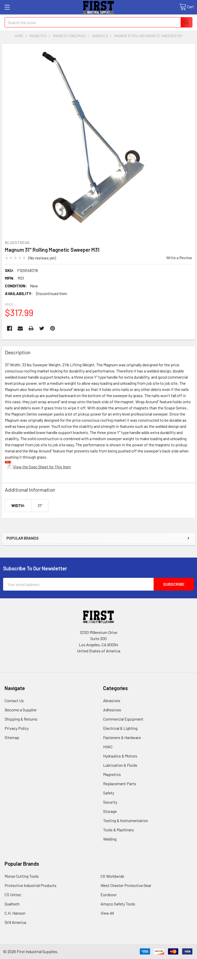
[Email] (20, 328)
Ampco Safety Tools (118, 903)
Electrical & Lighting (120, 728)
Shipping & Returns (21, 718)
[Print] (31, 328)
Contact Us (14, 700)
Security (110, 802)
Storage (110, 811)
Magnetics (112, 774)
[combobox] (98, 22)
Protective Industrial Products (30, 885)
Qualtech (12, 903)
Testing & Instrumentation (125, 820)
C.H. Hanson (15, 913)
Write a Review (179, 257)
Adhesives (112, 709)
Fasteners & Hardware (122, 737)
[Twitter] (41, 328)
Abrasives (111, 700)
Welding (109, 838)
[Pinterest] (52, 328)
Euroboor (109, 894)
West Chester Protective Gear (126, 885)
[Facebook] (9, 328)
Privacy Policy (17, 728)
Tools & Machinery (118, 829)
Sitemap (12, 737)
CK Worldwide (112, 876)
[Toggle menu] (7, 7)
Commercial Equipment (123, 718)
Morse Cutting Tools (22, 876)
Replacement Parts (119, 783)
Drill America (15, 922)
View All (107, 913)
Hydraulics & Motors (120, 755)
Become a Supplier (21, 709)
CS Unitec (13, 894)
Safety (108, 792)
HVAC (108, 746)
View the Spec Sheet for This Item (42, 466)
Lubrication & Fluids (120, 765)
